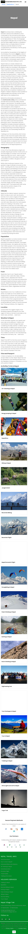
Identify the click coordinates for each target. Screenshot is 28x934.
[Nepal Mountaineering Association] (4, 845)
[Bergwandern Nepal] (20, 847)
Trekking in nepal (5, 882)
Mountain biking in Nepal (7, 887)
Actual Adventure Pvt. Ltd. (13, 2)
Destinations (10, 4)
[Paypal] (6, 829)
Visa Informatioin (5, 859)
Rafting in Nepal (5, 889)
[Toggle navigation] (25, 2)
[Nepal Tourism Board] (15, 845)
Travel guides (4, 873)
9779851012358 (5, 908)
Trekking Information (6, 876)
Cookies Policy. (22, 928)
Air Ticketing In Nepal (6, 866)
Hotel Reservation (5, 869)
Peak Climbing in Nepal (7, 892)
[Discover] (17, 829)
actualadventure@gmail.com (9, 912)
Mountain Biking (5, 896)
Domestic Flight (5, 871)
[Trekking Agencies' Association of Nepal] (10, 845)
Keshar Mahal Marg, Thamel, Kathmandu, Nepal (13, 905)
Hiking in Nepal (4, 894)
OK (14, 932)
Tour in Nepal (4, 899)
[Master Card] (11, 829)
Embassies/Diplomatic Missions (9, 864)
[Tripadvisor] (24, 845)
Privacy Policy (9, 928)
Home (3, 4)
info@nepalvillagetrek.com (8, 910)
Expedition (3, 885)
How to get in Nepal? (6, 862)
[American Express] (22, 829)
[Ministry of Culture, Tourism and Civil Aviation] (19, 845)
